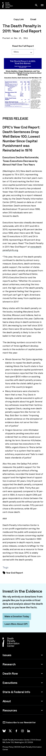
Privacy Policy (8, 747)
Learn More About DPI (16, 624)
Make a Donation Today (17, 616)
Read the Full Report (23, 46)
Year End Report (14, 572)
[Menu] (42, 5)
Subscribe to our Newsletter (21, 722)
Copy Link (19, 19)
